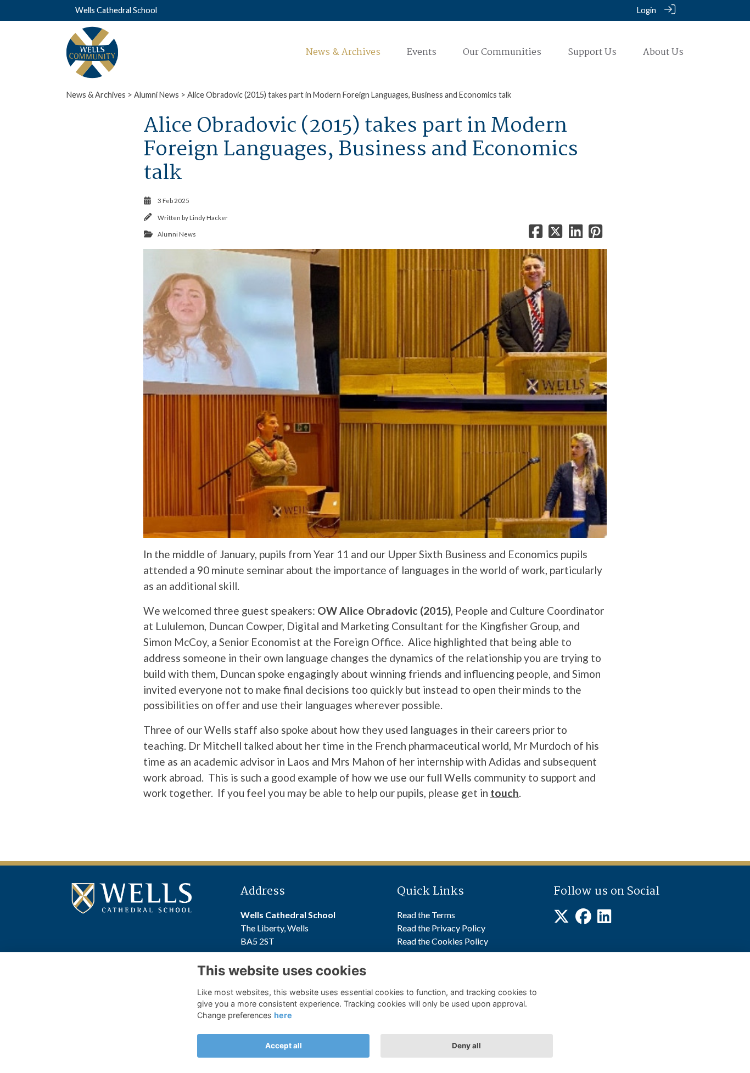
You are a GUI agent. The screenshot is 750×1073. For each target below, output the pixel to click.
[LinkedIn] (604, 919)
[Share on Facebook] (535, 234)
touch (504, 793)
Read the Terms (426, 914)
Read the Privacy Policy (441, 928)
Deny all (466, 1045)
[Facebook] (583, 919)
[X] (561, 919)
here (283, 1015)
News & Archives (96, 94)
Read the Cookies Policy (442, 941)
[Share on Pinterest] (595, 234)
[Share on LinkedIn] (576, 234)
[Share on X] (555, 234)
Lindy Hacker (208, 217)
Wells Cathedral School (116, 10)
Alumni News (156, 94)
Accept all (283, 1045)
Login (646, 10)
